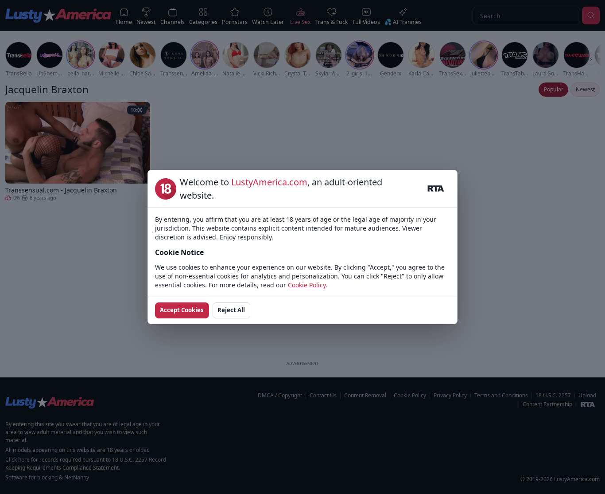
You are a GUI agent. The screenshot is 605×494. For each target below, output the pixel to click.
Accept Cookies (182, 310)
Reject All (231, 310)
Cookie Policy (307, 285)
